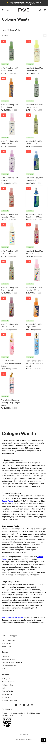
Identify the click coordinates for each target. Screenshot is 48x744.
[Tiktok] (28, 705)
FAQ (3, 669)
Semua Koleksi (7, 694)
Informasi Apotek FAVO (9, 700)
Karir (3, 688)
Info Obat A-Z (6, 697)
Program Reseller (7, 691)
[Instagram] (20, 705)
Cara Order (5, 656)
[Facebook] (15, 705)
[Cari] (7, 9)
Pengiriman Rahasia (8, 659)
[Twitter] (32, 705)
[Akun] (40, 9)
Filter (6, 36)
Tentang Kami (6, 679)
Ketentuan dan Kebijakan (24, 739)
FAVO (26, 734)
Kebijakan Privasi (7, 685)
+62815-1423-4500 (8, 640)
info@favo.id (6, 643)
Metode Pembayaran (9, 666)
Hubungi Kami (6, 646)
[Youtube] (24, 705)
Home (4, 30)
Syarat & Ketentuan (8, 682)
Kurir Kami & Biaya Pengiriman (12, 662)
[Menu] (2, 10)
